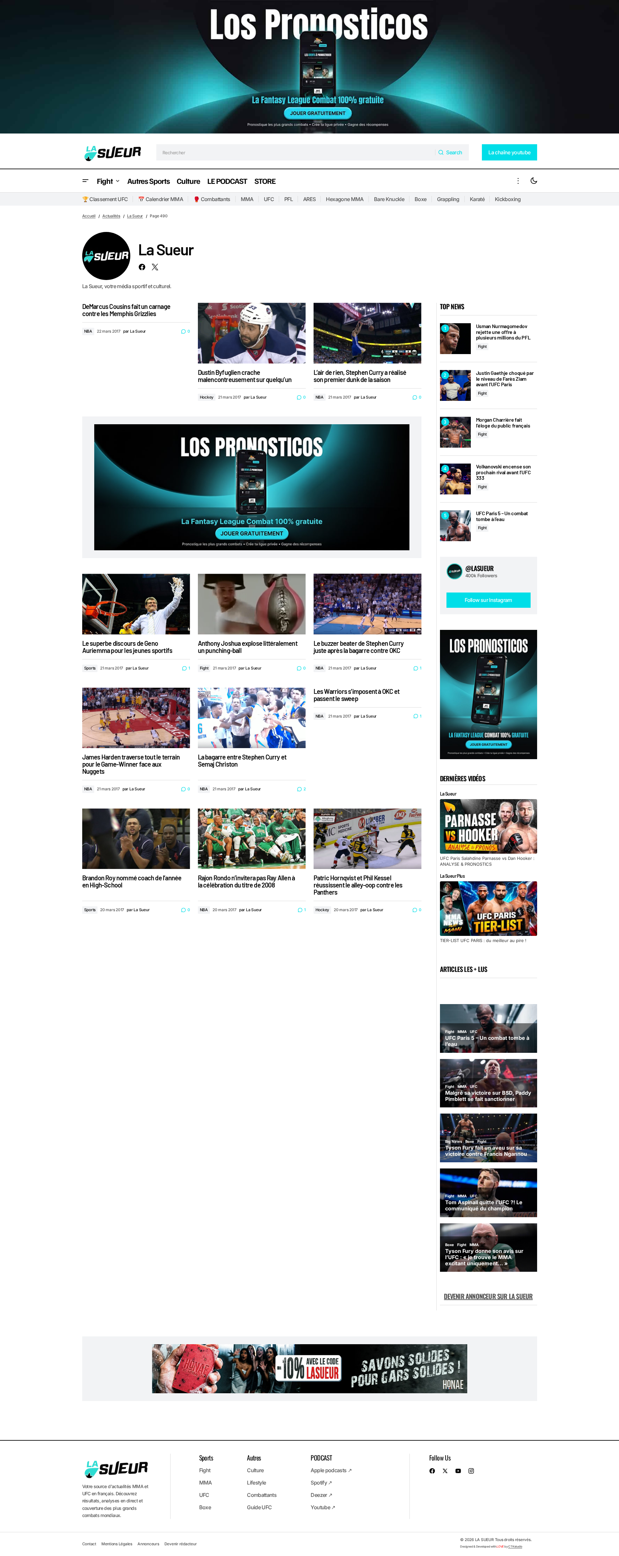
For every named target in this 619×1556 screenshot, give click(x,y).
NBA (88, 331)
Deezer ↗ (321, 1495)
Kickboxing (508, 199)
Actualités (111, 215)
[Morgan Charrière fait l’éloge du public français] (455, 432)
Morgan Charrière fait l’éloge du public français (503, 422)
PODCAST (321, 1457)
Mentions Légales (116, 1543)
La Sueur (135, 215)
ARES (309, 199)
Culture (255, 1470)
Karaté (477, 199)
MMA (247, 199)
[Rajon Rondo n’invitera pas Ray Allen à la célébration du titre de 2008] (252, 839)
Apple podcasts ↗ (331, 1470)
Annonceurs (148, 1543)
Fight (204, 668)
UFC (269, 199)
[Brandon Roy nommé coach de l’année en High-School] (136, 839)
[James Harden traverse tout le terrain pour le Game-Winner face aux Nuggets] (136, 718)
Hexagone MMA (344, 199)
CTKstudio (515, 1546)
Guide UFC (259, 1507)
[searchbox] (296, 152)
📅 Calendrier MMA (160, 199)
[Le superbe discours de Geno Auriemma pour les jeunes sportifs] (136, 604)
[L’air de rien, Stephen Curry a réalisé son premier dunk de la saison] (367, 333)
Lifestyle (256, 1482)
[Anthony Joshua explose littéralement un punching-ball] (252, 604)
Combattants (262, 1495)
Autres (254, 1457)
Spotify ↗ (321, 1482)
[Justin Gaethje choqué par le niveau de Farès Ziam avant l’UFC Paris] (455, 385)
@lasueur (479, 568)
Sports (90, 668)
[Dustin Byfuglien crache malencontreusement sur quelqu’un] (252, 333)
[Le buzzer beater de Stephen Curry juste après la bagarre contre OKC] (367, 604)
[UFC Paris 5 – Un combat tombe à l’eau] (455, 525)
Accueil (89, 215)
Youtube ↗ (323, 1507)
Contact (89, 1543)
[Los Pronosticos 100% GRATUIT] (309, 68)
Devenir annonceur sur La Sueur (488, 1296)
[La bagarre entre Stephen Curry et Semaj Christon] (252, 718)
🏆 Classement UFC (105, 199)
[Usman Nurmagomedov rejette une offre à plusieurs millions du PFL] (455, 338)
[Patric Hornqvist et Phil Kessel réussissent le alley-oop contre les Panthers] (367, 839)
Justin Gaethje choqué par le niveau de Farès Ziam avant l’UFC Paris (505, 378)
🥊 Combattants (211, 199)
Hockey (207, 397)
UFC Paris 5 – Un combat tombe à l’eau (502, 516)
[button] (85, 180)
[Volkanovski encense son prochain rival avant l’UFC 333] (455, 479)
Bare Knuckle (389, 199)
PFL (288, 199)
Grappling (448, 199)
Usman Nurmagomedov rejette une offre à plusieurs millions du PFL (503, 331)
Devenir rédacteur (180, 1543)
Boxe (420, 199)
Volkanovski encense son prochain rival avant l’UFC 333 (503, 472)
